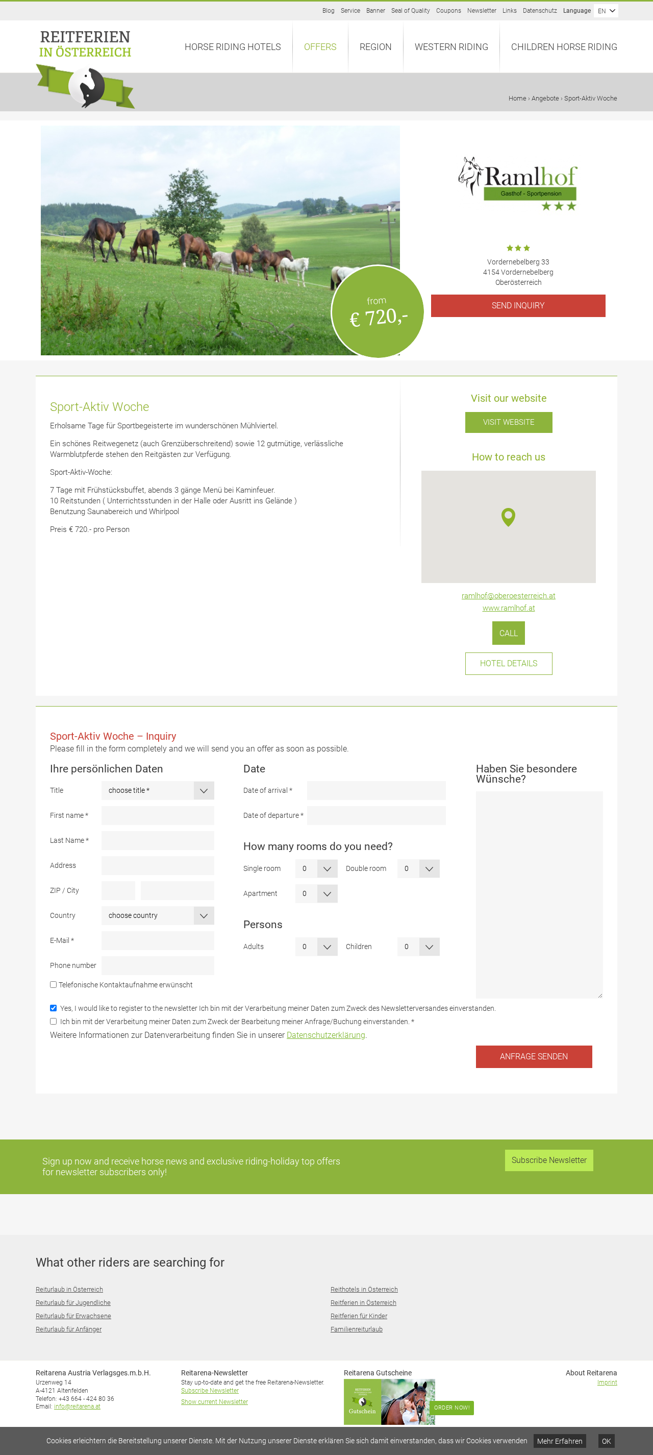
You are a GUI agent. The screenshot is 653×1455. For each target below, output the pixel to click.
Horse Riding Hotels (233, 46)
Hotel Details (508, 663)
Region (376, 46)
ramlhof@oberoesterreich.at (509, 595)
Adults (253, 946)
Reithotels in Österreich (364, 1289)
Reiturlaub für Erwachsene (73, 1316)
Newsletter (481, 10)
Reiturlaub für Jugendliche (73, 1302)
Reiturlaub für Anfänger (69, 1329)
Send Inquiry (518, 305)
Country (63, 915)
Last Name (69, 840)
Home (517, 98)
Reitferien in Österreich (363, 1302)
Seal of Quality (410, 10)
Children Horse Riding (564, 46)
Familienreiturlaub (357, 1329)
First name (69, 815)
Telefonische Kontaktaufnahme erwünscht (126, 984)
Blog (328, 10)
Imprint (607, 1382)
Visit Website (509, 422)
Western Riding (451, 46)
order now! (451, 1407)
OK (606, 1441)
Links (510, 10)
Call (508, 633)
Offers (320, 46)
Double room (366, 868)
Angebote (545, 98)
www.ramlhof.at (509, 608)
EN (602, 11)
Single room (262, 868)
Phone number (73, 965)
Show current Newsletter (214, 1401)
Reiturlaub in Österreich (69, 1289)
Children (359, 946)
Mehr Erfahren (560, 1441)
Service (350, 10)
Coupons (448, 10)
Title (56, 790)
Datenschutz (540, 10)
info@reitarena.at (77, 1406)
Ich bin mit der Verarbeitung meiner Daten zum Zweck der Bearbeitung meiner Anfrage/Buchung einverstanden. (237, 1021)
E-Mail (62, 940)
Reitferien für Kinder (359, 1316)
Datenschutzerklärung (326, 1035)
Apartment (260, 893)
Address (63, 865)
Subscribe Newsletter (549, 1160)
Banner (375, 10)
